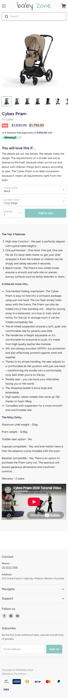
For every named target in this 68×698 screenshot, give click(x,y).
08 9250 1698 (10, 567)
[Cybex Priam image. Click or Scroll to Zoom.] (34, 60)
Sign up (54, 649)
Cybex (9, 119)
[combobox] (34, 16)
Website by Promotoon (14, 673)
